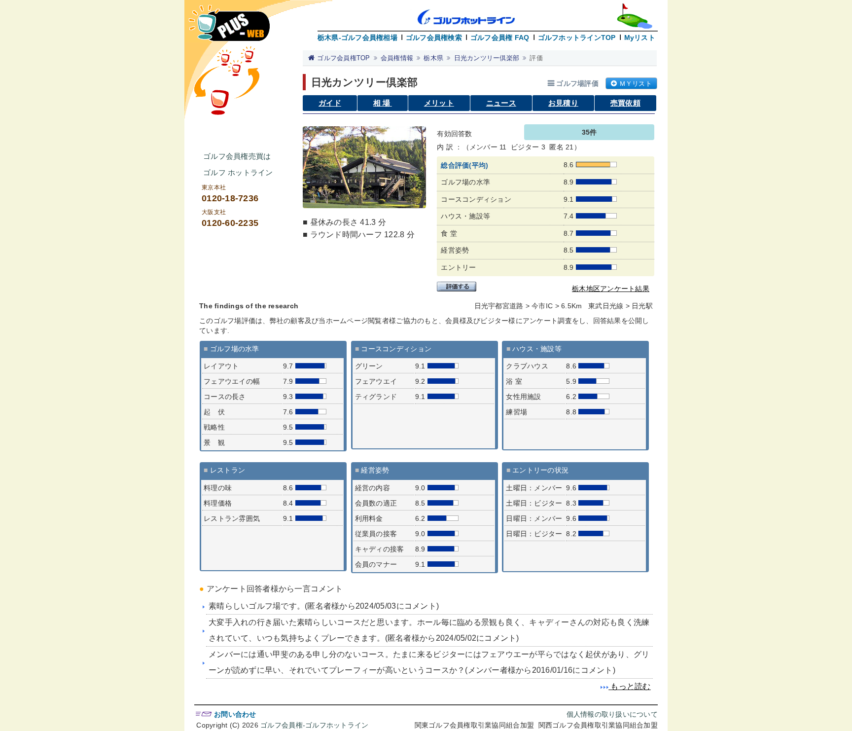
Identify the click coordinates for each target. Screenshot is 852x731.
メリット (439, 103)
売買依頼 (625, 103)
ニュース (501, 103)
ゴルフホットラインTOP (577, 37)
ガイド (330, 103)
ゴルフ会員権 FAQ (500, 37)
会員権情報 (397, 58)
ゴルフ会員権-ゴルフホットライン (314, 725)
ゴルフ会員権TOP (343, 58)
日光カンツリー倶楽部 (487, 58)
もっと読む (629, 686)
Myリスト (639, 37)
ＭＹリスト (635, 83)
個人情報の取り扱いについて (612, 714)
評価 (536, 58)
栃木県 (433, 58)
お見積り (563, 103)
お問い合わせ (235, 714)
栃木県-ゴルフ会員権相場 (357, 37)
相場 (382, 103)
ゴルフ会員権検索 (434, 37)
